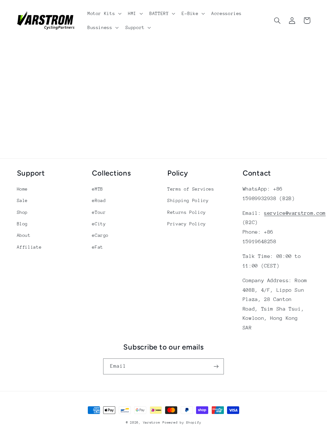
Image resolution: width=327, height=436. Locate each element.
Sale (22, 200)
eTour (99, 212)
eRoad (99, 200)
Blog (22, 223)
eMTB (97, 189)
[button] (103, 13)
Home (22, 189)
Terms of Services (190, 189)
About (24, 235)
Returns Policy (186, 212)
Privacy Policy (186, 223)
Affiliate (29, 247)
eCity (99, 223)
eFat (97, 247)
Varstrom (151, 423)
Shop (22, 212)
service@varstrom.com (295, 213)
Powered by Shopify (182, 423)
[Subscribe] (216, 366)
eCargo (100, 235)
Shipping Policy (188, 200)
